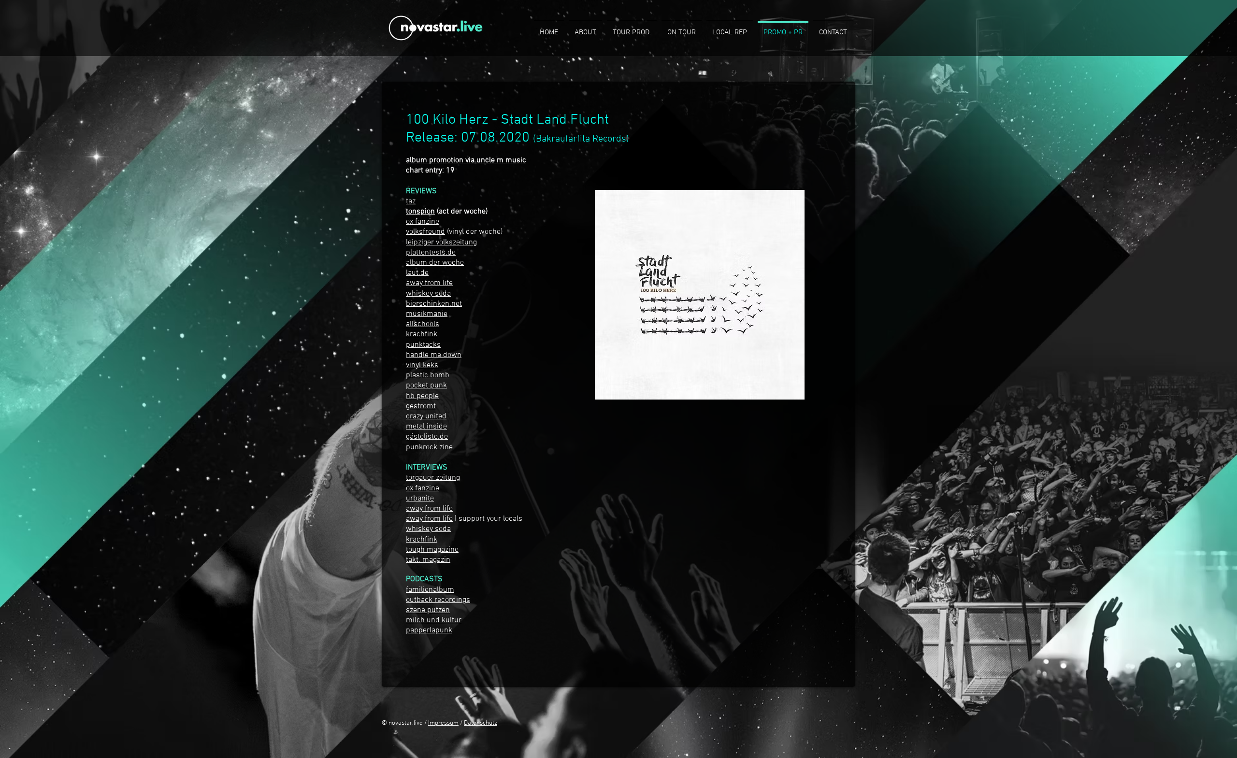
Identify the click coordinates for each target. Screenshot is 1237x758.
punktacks (423, 345)
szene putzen (428, 610)
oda (445, 294)
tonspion (420, 211)
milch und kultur (433, 620)
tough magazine (432, 550)
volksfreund (425, 232)
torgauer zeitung (433, 478)
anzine (428, 222)
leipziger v (422, 242)
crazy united (426, 416)
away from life (429, 283)
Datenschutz (480, 723)
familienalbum (430, 590)
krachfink (421, 334)
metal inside (426, 426)
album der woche (435, 263)
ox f (411, 222)
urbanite (420, 498)
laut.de (417, 273)
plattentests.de (431, 252)
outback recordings (438, 600)
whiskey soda (428, 529)
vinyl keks (422, 365)
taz (411, 201)
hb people (422, 396)
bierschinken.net (434, 304)
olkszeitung (458, 242)
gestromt (421, 406)
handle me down (433, 355)
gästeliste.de (427, 437)
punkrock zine (429, 447)
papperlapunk (429, 630)
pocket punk (426, 385)
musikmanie (426, 314)
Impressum (443, 723)
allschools (422, 324)
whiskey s (422, 294)
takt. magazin (428, 560)
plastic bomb (427, 375)
